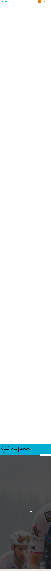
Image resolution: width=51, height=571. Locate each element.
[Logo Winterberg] (5, 1)
